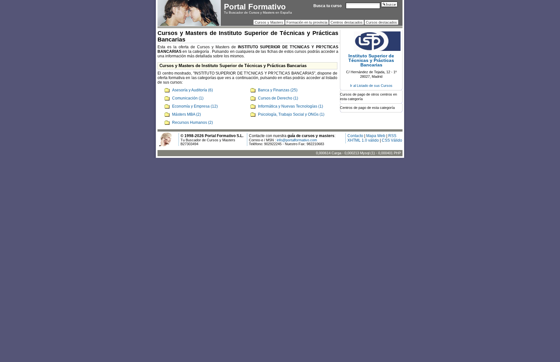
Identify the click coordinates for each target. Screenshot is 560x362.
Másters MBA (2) (186, 114)
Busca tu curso (327, 6)
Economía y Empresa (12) (195, 106)
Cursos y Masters (269, 22)
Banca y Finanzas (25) (278, 90)
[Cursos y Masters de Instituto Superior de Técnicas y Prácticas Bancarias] (371, 50)
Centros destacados (347, 22)
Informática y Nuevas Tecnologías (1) (290, 106)
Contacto (355, 136)
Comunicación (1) (188, 98)
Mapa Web (375, 136)
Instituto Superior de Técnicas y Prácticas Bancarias (371, 60)
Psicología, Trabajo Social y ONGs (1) (291, 114)
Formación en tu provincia (306, 22)
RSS (392, 136)
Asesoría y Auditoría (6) (192, 90)
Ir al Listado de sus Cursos (371, 86)
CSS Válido (392, 140)
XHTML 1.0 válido (363, 140)
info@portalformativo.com (297, 140)
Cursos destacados (381, 22)
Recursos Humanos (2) (192, 122)
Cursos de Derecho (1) (278, 98)
